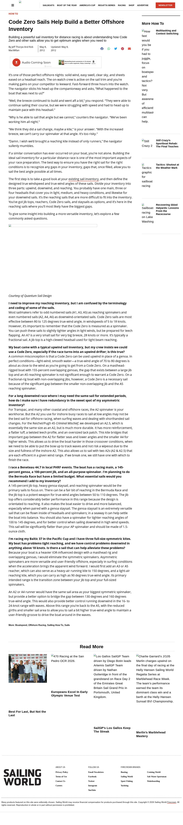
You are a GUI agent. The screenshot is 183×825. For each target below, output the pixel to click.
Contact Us (60, 781)
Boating (124, 772)
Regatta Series (106, 5)
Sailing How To (55, 625)
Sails (67, 625)
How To (13, 13)
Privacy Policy (62, 772)
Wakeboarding (153, 781)
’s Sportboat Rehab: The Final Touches (167, 143)
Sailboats (48, 5)
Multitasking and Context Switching (167, 32)
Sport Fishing (127, 781)
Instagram (92, 786)
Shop (131, 5)
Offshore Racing (37, 625)
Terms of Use (61, 777)
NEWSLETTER (165, 5)
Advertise (142, 5)
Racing (122, 5)
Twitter (91, 781)
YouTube (92, 790)
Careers (59, 786)
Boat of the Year (67, 5)
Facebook (92, 777)
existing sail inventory (83, 179)
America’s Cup (87, 5)
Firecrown (171, 802)
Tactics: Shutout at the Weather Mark (167, 166)
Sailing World (127, 777)
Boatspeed (21, 625)
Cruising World (154, 772)
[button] (102, 48)
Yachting (124, 786)
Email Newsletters (96, 772)
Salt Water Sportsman (156, 777)
